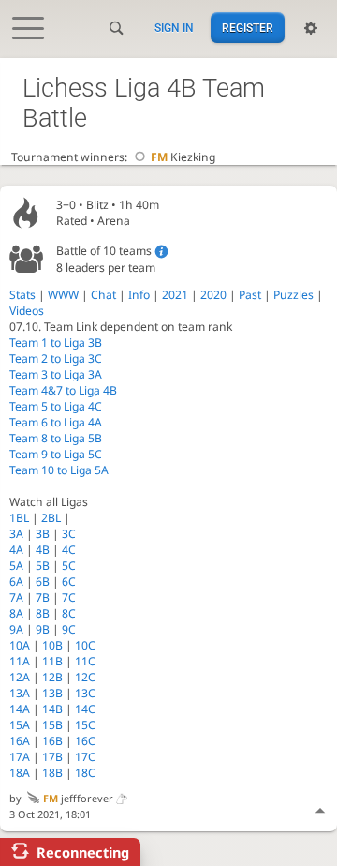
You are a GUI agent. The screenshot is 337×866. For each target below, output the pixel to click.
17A (19, 757)
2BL (51, 518)
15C (85, 725)
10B (52, 645)
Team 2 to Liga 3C (55, 358)
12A (19, 677)
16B (52, 741)
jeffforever (78, 798)
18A (19, 773)
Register (247, 28)
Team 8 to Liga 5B (55, 438)
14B (52, 709)
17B (52, 757)
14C (85, 709)
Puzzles (293, 295)
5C (69, 566)
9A (16, 629)
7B (43, 597)
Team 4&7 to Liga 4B (63, 390)
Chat (103, 295)
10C (85, 645)
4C (69, 550)
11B (52, 661)
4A (16, 550)
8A (16, 613)
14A (19, 709)
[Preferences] (311, 28)
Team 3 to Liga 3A (55, 374)
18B (52, 773)
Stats (22, 295)
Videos (26, 311)
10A (19, 645)
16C (85, 741)
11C (85, 661)
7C (69, 597)
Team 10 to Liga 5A (59, 470)
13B (52, 693)
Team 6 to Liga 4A (55, 422)
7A (16, 597)
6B (43, 582)
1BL (19, 518)
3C (69, 534)
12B (52, 677)
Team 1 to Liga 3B (55, 343)
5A (16, 566)
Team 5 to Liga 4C (55, 406)
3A (16, 534)
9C (69, 629)
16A (19, 741)
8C (69, 613)
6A (16, 582)
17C (85, 757)
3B (43, 534)
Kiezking (183, 157)
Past (250, 295)
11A (19, 661)
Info (139, 295)
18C (85, 773)
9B (43, 629)
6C (69, 582)
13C (85, 693)
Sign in (174, 28)
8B (43, 613)
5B (43, 566)
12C (85, 677)
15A (19, 725)
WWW (63, 295)
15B (52, 725)
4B (43, 550)
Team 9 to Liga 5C (55, 454)
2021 (175, 295)
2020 (213, 295)
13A (19, 693)
